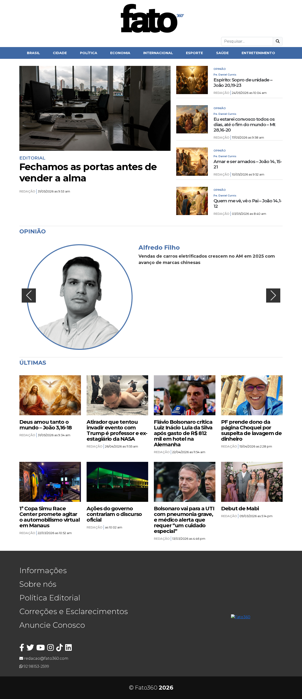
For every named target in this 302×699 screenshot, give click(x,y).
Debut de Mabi (240, 508)
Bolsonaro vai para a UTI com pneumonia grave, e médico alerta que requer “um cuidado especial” (184, 520)
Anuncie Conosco (52, 625)
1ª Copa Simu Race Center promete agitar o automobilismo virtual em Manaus (49, 517)
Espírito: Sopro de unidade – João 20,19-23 (243, 82)
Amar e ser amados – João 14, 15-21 (247, 164)
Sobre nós (37, 584)
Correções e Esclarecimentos (73, 611)
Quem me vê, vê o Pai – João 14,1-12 (247, 203)
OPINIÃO (220, 69)
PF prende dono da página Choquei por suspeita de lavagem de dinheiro (251, 430)
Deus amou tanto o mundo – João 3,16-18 (45, 424)
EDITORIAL (32, 158)
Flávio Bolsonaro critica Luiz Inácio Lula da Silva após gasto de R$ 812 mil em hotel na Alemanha (183, 433)
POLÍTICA (88, 53)
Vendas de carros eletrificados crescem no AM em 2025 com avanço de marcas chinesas (206, 259)
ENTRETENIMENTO (258, 53)
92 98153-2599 (36, 666)
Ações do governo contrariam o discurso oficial (114, 514)
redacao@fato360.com (45, 658)
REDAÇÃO (27, 191)
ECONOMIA (120, 53)
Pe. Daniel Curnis (225, 74)
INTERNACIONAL (158, 53)
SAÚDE (222, 53)
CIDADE (60, 53)
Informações (43, 570)
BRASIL (33, 53)
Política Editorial (49, 597)
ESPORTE (194, 53)
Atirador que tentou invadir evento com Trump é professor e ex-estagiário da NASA (117, 430)
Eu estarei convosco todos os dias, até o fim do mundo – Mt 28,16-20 (244, 124)
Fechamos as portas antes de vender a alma (88, 172)
